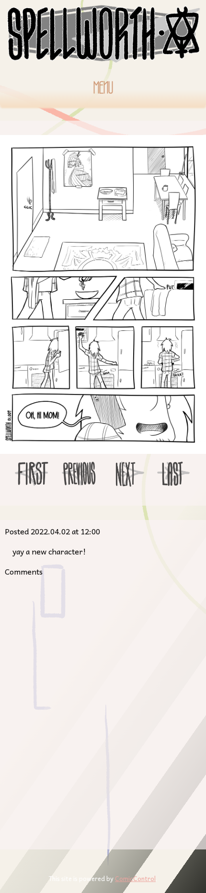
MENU (103, 88)
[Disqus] (103, 709)
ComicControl (135, 878)
